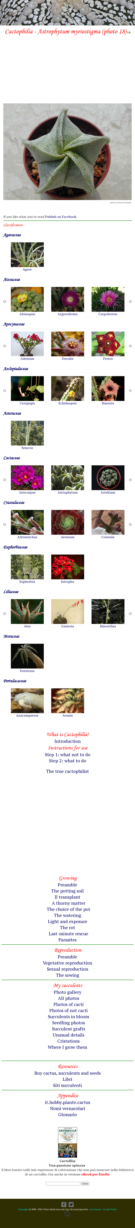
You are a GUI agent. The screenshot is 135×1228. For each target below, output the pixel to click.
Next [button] (130, 301)
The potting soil (67, 891)
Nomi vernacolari (67, 1108)
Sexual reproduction (67, 969)
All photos (68, 998)
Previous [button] (4, 301)
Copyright (23, 1209)
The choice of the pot (68, 909)
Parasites (67, 940)
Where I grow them (67, 1047)
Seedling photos (68, 1023)
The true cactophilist (67, 771)
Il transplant (67, 897)
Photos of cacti (69, 1004)
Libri (67, 1079)
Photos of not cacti (68, 1010)
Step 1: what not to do (67, 754)
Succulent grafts (68, 1029)
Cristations (68, 1041)
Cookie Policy (110, 1209)
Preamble (67, 885)
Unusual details (68, 1035)
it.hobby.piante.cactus (67, 1102)
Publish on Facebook (60, 216)
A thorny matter (68, 903)
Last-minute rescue (68, 933)
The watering (67, 915)
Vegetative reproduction (67, 963)
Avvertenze (95, 1209)
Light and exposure (67, 921)
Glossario (67, 1114)
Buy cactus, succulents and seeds (67, 1073)
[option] (27, 257)
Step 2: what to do (67, 761)
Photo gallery (67, 992)
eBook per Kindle (95, 1174)
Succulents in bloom (68, 1016)
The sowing (67, 975)
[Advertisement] (67, 63)
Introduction (67, 741)
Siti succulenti (67, 1085)
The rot (67, 927)
